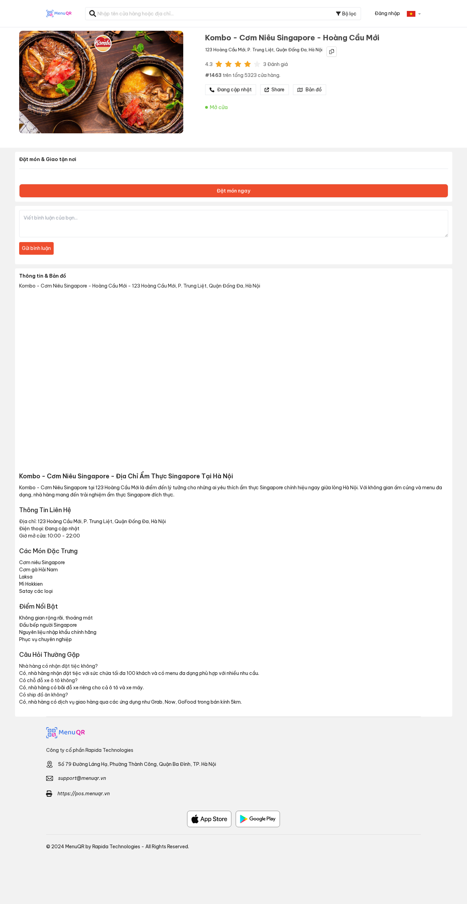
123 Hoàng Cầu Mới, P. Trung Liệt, (240, 49)
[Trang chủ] (233, 732)
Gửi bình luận (36, 248)
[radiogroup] (238, 63)
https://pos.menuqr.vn (83, 793)
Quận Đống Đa (291, 49)
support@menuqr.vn (82, 778)
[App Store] (209, 819)
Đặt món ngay (233, 191)
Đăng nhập (387, 13)
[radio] (218, 63)
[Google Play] (258, 819)
